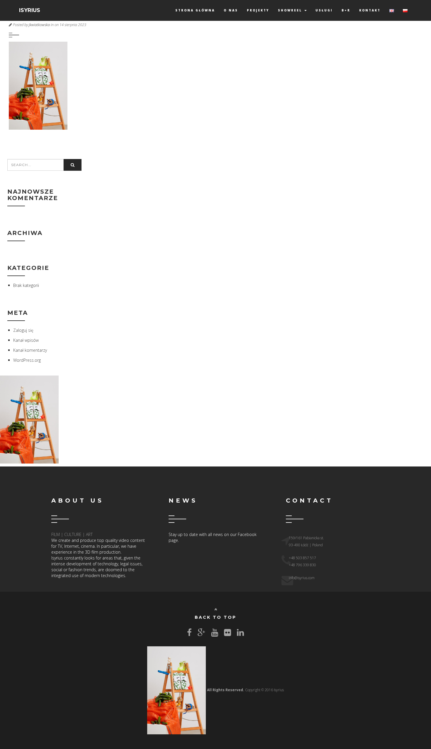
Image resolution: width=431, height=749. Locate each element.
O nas (231, 10)
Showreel (291, 10)
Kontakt (370, 10)
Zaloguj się (23, 330)
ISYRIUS (29, 10)
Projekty (258, 10)
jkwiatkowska (39, 24)
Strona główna (195, 10)
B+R (346, 10)
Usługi (324, 10)
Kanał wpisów (26, 340)
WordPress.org (27, 360)
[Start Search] (72, 165)
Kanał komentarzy (30, 350)
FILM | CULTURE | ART (72, 534)
